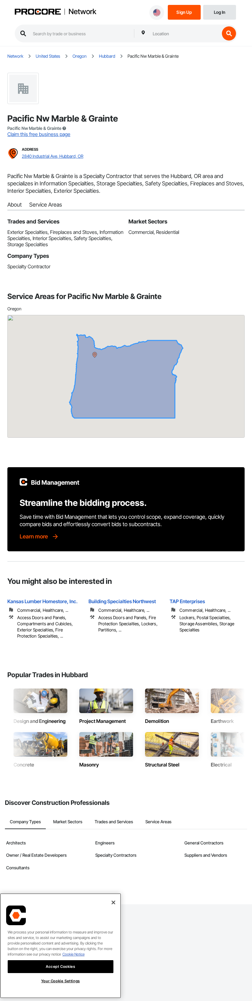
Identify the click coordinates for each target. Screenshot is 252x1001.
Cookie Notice (73, 954)
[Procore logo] (38, 12)
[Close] (113, 902)
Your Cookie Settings (60, 981)
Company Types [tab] (25, 821)
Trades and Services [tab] (114, 821)
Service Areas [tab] (158, 821)
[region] (60, 945)
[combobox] (185, 33)
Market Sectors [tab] (67, 821)
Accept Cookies (60, 966)
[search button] (229, 33)
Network (82, 12)
